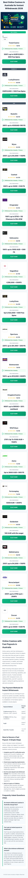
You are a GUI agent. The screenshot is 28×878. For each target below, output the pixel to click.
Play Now (14, 61)
